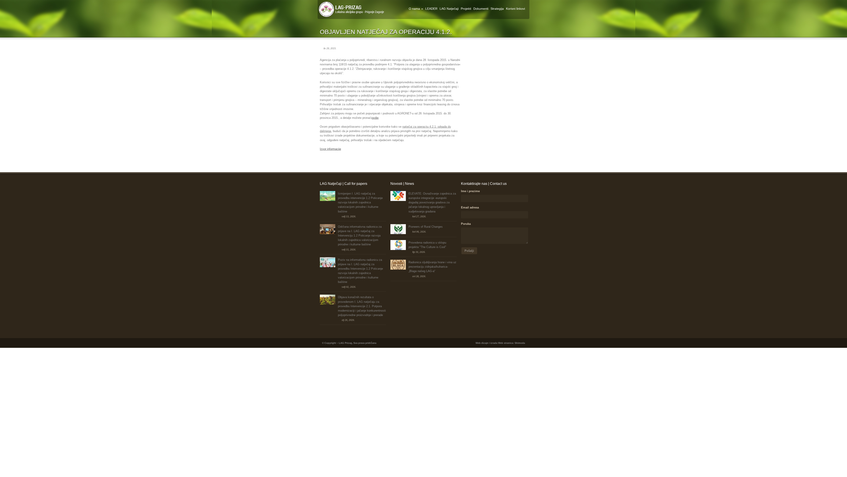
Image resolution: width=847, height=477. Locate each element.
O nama (416, 8)
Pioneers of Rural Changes (426, 226)
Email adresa (470, 207)
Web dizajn (482, 343)
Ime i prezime (470, 191)
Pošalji (469, 250)
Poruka (466, 223)
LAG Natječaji (449, 8)
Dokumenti (480, 8)
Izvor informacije (330, 149)
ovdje (375, 117)
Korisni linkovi (515, 8)
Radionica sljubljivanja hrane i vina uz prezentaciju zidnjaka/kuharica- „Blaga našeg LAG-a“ (432, 267)
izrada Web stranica (501, 343)
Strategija (497, 8)
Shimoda (520, 343)
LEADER (431, 8)
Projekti (466, 8)
